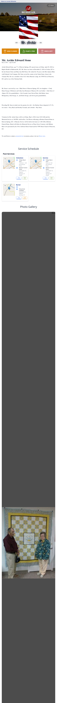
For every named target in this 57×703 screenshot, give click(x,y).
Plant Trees (25, 178)
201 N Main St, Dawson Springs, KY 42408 (22, 173)
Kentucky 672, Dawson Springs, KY (22, 193)
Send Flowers (24, 198)
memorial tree (19, 136)
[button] (9, 161)
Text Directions (19, 178)
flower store (42, 136)
